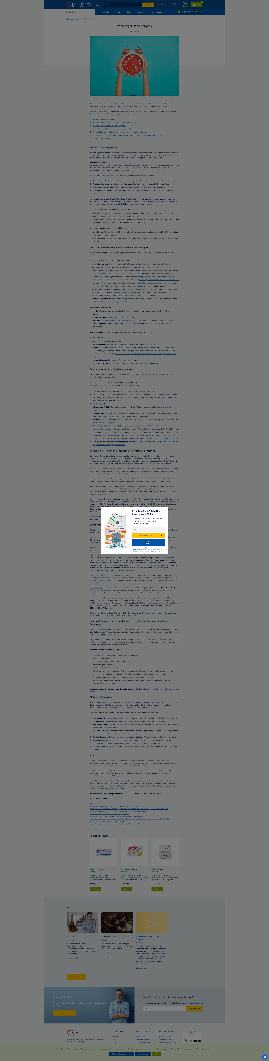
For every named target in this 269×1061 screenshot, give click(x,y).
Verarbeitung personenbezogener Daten (147, 548)
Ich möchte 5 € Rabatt (147, 535)
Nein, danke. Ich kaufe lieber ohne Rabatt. (148, 542)
